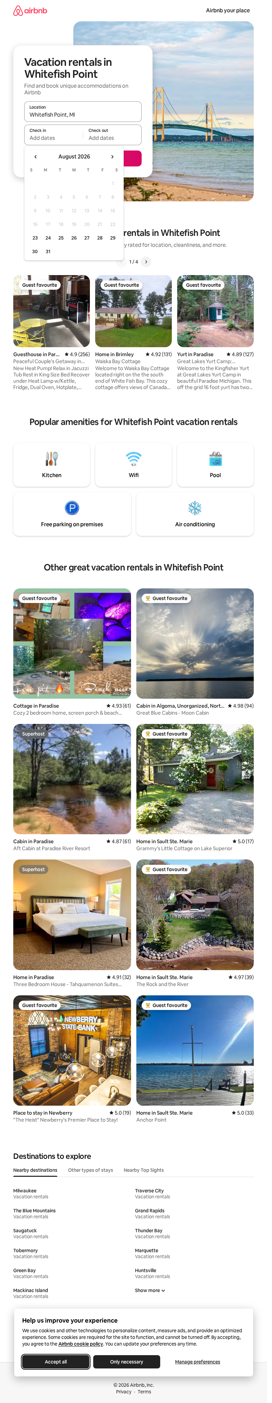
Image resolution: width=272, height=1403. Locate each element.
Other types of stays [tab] (90, 1170)
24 (48, 238)
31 (48, 251)
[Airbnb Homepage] (30, 10)
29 (112, 238)
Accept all (56, 1362)
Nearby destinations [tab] (35, 1170)
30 (35, 251)
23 (35, 238)
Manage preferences (197, 1362)
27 (87, 238)
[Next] (146, 261)
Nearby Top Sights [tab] (144, 1170)
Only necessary (126, 1362)
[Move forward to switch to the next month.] (112, 157)
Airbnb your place (228, 10)
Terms (144, 1392)
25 (61, 238)
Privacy (123, 1392)
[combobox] (83, 115)
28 (99, 238)
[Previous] (121, 261)
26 (74, 238)
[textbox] (54, 138)
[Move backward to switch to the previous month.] (36, 157)
